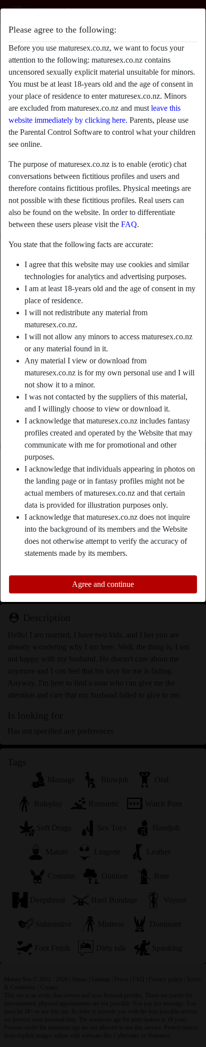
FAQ (129, 224)
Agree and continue (103, 584)
